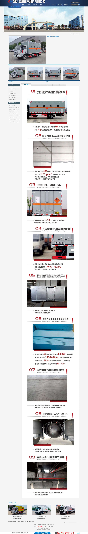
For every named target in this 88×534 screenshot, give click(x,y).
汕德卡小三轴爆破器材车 (41, 516)
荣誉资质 (14, 521)
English (77, 2)
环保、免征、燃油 (56, 84)
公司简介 (10, 521)
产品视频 (53, 4)
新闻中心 (41, 4)
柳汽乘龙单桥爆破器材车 (65, 516)
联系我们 (66, 4)
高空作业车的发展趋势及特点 (13, 113)
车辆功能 (26, 84)
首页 (23, 4)
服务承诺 (47, 4)
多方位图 (48, 84)
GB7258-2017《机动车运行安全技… (14, 115)
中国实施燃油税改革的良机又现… (14, 107)
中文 (73, 2)
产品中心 (29, 4)
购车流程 (60, 4)
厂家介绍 (35, 4)
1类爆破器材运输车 (17, 518)
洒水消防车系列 (13, 91)
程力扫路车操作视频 (12, 105)
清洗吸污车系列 (13, 95)
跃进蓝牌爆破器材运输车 (17, 516)
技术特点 (41, 84)
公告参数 (34, 84)
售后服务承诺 (31, 521)
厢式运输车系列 (13, 97)
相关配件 (62, 84)
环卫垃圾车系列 (13, 93)
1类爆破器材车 (77, 33)
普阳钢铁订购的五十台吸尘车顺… (14, 111)
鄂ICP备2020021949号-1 (46, 529)
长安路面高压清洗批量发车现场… (14, 109)
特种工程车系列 (13, 99)
